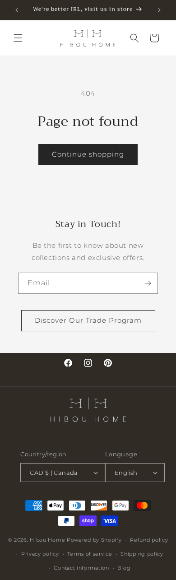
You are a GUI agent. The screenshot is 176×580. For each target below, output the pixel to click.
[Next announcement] (159, 10)
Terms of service (89, 554)
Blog (123, 568)
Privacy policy (40, 554)
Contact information (81, 568)
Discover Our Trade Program (88, 320)
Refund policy (149, 540)
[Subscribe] (147, 283)
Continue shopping (88, 154)
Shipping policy (141, 554)
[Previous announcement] (17, 10)
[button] (18, 38)
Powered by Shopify (94, 540)
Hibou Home (47, 540)
